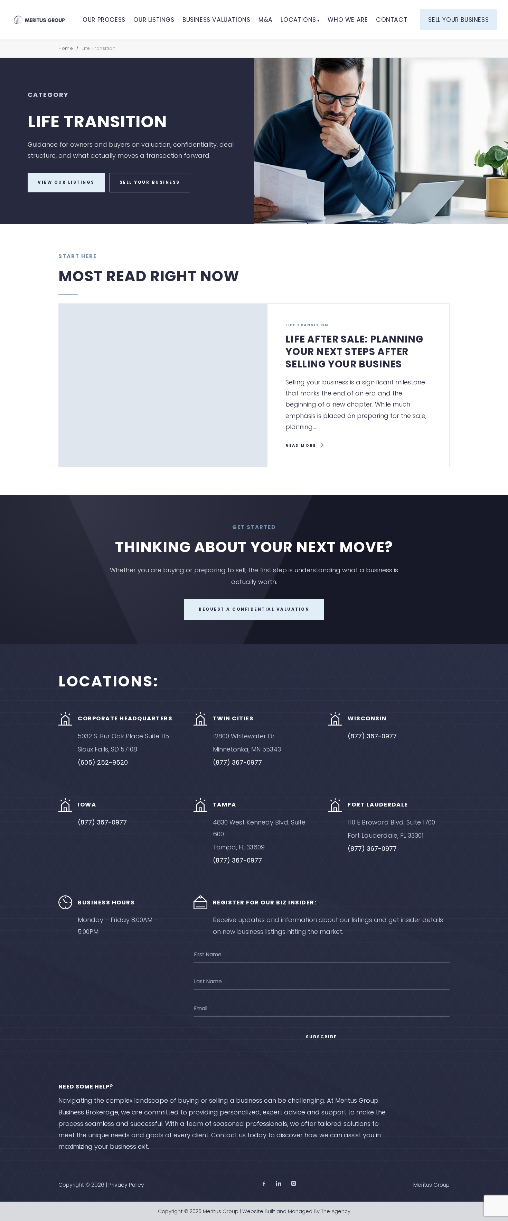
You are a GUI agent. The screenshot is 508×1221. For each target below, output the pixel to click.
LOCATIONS (298, 20)
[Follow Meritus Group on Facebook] (264, 1185)
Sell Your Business (458, 20)
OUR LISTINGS (153, 20)
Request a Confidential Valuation (254, 609)
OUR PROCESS (104, 20)
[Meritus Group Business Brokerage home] (39, 20)
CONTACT (391, 20)
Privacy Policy (126, 1184)
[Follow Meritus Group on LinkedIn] (279, 1185)
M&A (265, 20)
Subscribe (321, 1037)
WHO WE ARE (348, 20)
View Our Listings (66, 182)
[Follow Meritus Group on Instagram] (294, 1185)
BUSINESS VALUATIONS (216, 20)
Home (65, 48)
